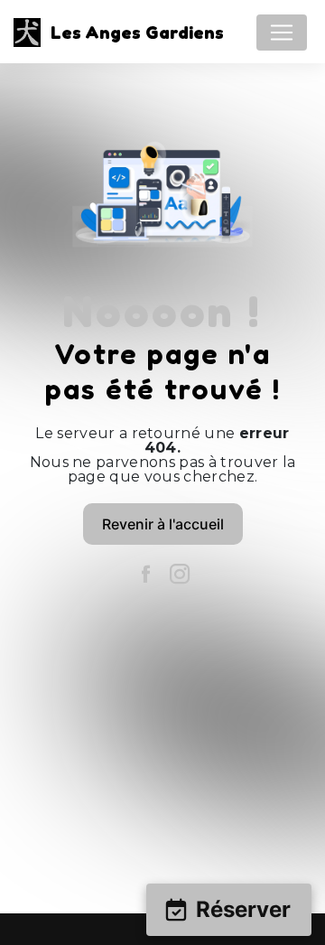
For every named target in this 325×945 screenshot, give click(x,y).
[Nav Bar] (281, 32)
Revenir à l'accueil (163, 524)
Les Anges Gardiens (132, 32)
